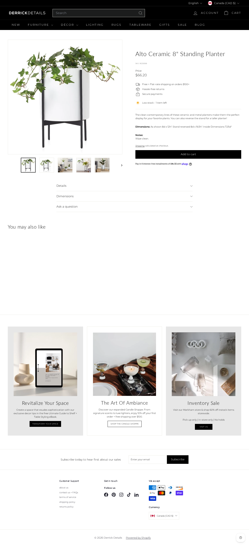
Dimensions (65, 196)
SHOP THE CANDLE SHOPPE (124, 424)
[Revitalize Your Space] (45, 364)
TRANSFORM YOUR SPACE (45, 424)
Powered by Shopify (138, 537)
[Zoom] (65, 97)
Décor (68, 24)
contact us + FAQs (68, 492)
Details (61, 186)
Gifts (164, 24)
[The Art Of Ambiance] (124, 364)
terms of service (67, 497)
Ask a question (67, 206)
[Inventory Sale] (203, 364)
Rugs (116, 24)
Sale (182, 24)
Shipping (140, 146)
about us (63, 487)
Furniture (39, 24)
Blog (200, 24)
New (16, 24)
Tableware (140, 24)
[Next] (119, 165)
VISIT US (204, 426)
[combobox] (99, 13)
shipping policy (67, 502)
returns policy (66, 506)
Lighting (94, 24)
